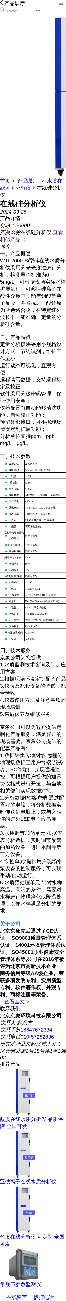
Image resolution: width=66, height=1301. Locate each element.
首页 (5, 181)
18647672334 (36, 1030)
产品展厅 (28, 181)
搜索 (38, 11)
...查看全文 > (14, 1001)
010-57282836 (37, 1037)
